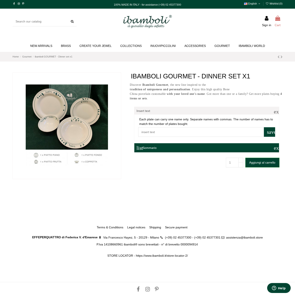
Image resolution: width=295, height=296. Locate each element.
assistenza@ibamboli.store (244, 237)
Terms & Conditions (110, 227)
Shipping (155, 227)
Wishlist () (275, 3)
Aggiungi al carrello (262, 162)
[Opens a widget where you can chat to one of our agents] (279, 288)
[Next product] (281, 56)
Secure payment (176, 227)
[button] (95, 46)
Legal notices (136, 227)
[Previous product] (279, 56)
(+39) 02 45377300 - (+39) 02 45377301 (192, 237)
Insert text (207, 111)
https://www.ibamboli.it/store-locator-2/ (162, 255)
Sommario (207, 148)
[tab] (206, 111)
